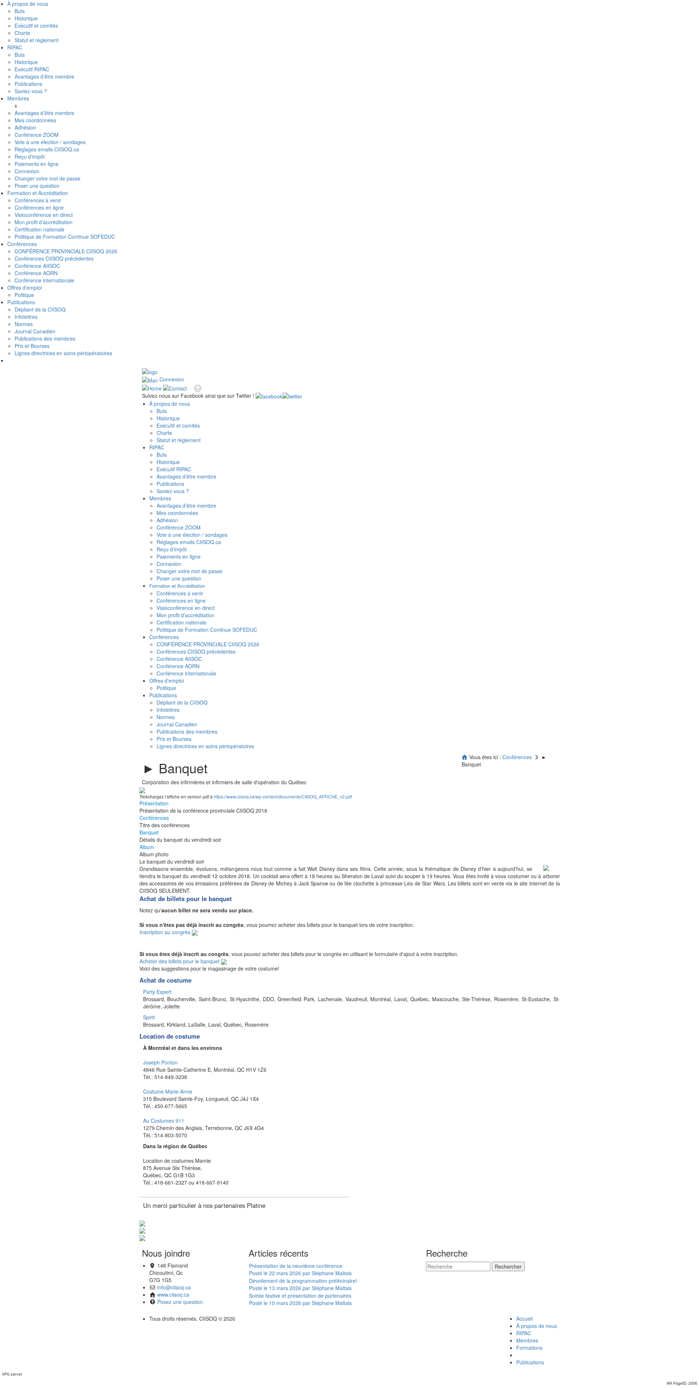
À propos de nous (27, 3)
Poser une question (37, 185)
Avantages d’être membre (44, 76)
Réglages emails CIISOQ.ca (47, 149)
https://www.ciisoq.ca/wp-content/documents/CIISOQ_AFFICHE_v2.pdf (283, 796)
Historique (26, 18)
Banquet (149, 832)
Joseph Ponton (160, 1062)
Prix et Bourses (32, 345)
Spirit (149, 1017)
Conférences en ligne (39, 207)
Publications (28, 83)
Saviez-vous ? (31, 91)
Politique (24, 294)
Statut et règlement (37, 40)
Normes (24, 324)
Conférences (22, 243)
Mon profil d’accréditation (43, 222)
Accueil (524, 1318)
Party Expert (157, 991)
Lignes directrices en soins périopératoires (63, 353)
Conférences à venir (38, 200)
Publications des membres (45, 338)
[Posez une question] (195, 387)
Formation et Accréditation (37, 193)
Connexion (27, 171)
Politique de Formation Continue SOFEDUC (65, 236)
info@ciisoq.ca (174, 1287)
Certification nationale (39, 229)
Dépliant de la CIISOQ (40, 309)
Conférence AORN (36, 273)
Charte (22, 32)
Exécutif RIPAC (32, 69)
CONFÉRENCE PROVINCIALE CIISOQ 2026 (66, 251)
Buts (20, 11)
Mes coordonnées (35, 120)
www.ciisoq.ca (173, 1294)
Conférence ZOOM (37, 134)
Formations (529, 1347)
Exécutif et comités (36, 25)
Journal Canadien (35, 331)
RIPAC (14, 47)
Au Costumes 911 (163, 1120)
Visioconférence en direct (44, 214)
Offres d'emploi (24, 287)
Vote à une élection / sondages (50, 142)
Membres (18, 98)
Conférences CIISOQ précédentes (54, 258)
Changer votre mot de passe (47, 178)
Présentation (154, 803)
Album (146, 846)
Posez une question (180, 1301)
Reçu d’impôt (30, 156)
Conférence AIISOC (37, 265)
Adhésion (25, 127)
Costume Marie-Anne (167, 1091)
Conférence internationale (44, 280)
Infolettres (26, 316)
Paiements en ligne (37, 163)
